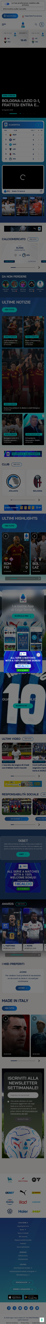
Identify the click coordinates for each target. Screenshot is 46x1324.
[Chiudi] (38, 655)
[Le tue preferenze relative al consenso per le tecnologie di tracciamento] (42, 1320)
